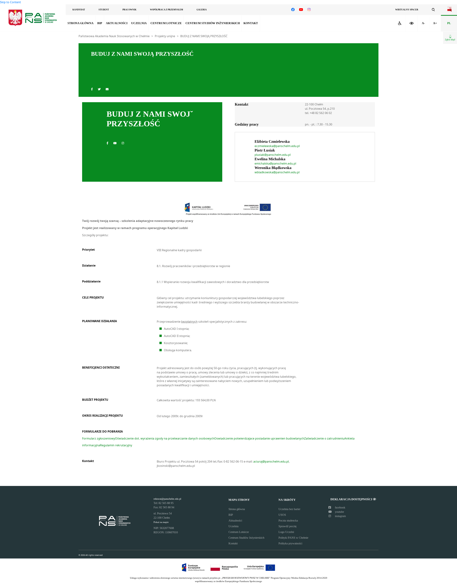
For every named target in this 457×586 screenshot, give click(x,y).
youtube (339, 511)
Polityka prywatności (290, 543)
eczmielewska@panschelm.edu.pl (277, 146)
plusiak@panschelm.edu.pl (273, 155)
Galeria (202, 9)
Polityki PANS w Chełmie (293, 537)
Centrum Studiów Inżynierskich (212, 23)
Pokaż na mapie (161, 522)
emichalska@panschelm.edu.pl (275, 163)
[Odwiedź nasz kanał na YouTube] (301, 9)
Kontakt (250, 23)
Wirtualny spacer (406, 9)
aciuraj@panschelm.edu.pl (271, 461)
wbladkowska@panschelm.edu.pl (277, 172)
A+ (435, 23)
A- (423, 23)
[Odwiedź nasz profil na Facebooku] (293, 9)
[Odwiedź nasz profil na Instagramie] (309, 9)
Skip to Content (10, 2)
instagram (340, 516)
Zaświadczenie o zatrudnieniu (324, 438)
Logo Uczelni (286, 531)
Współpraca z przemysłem (166, 9)
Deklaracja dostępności (351, 499)
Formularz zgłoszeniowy (98, 438)
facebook (339, 507)
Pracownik (129, 9)
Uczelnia (139, 23)
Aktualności (116, 23)
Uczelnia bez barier (289, 509)
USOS (282, 514)
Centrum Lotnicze (166, 23)
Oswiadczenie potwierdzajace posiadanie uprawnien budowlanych (259, 438)
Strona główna (80, 23)
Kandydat (78, 9)
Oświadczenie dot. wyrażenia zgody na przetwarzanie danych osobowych (164, 438)
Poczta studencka (288, 520)
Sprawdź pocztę (287, 526)
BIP (99, 23)
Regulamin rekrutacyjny (116, 445)
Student (104, 9)
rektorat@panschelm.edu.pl (167, 498)
